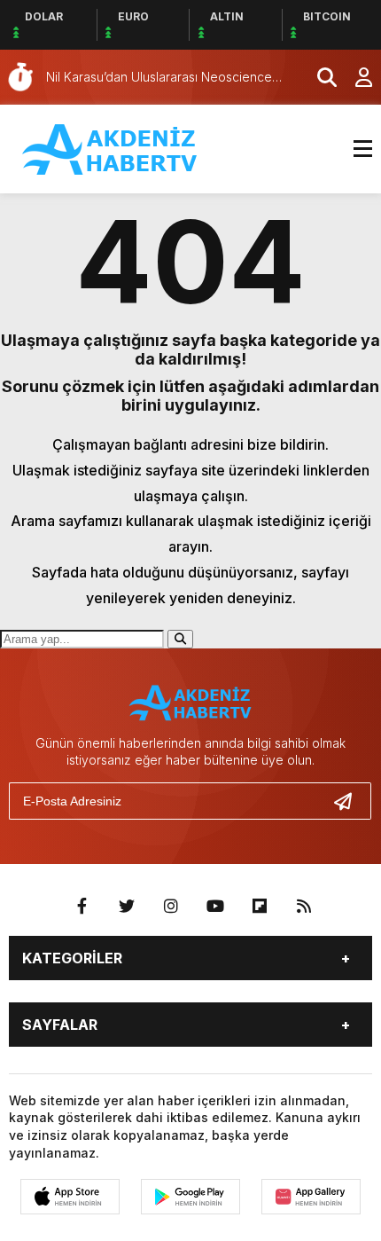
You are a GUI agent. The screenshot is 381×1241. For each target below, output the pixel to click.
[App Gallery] (311, 1196)
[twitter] (127, 907)
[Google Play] (190, 1196)
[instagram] (171, 907)
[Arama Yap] (319, 77)
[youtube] (215, 907)
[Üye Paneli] (354, 77)
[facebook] (82, 907)
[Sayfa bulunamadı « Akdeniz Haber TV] (111, 147)
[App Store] (70, 1196)
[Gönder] (350, 801)
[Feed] (304, 907)
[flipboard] (260, 907)
